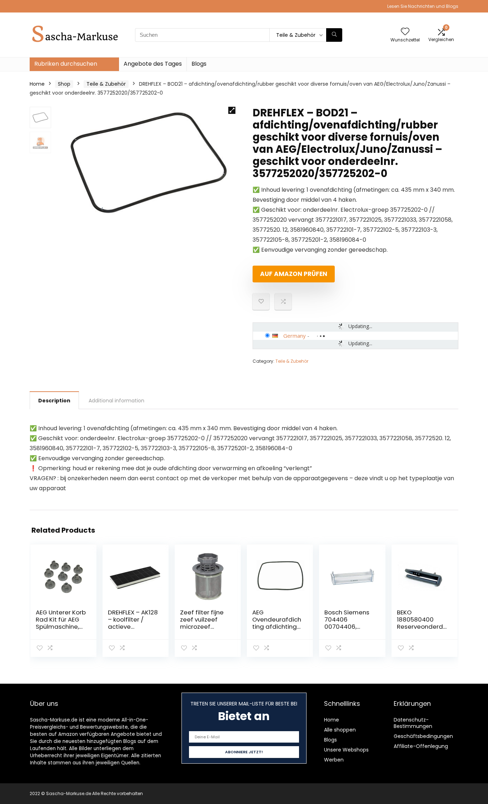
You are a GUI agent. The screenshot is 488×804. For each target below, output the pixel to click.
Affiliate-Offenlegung (421, 746)
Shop (64, 83)
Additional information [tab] (116, 400)
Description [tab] (54, 400)
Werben (334, 759)
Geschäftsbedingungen (423, 736)
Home (37, 83)
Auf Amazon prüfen (293, 274)
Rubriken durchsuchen (65, 64)
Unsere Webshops (346, 749)
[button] (231, 110)
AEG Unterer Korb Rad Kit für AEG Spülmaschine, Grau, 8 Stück (61, 623)
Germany (294, 335)
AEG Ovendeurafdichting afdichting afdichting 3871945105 (276, 626)
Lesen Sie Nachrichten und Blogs (422, 6)
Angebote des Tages (153, 64)
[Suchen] (334, 35)
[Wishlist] (405, 32)
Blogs (198, 64)
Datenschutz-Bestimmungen (413, 723)
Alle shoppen (340, 729)
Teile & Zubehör (106, 83)
